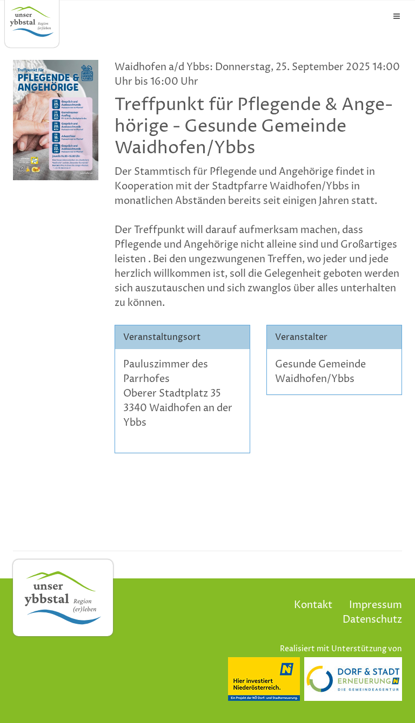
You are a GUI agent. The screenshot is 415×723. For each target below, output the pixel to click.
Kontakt (313, 605)
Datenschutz (372, 619)
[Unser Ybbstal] (32, 21)
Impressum (375, 605)
